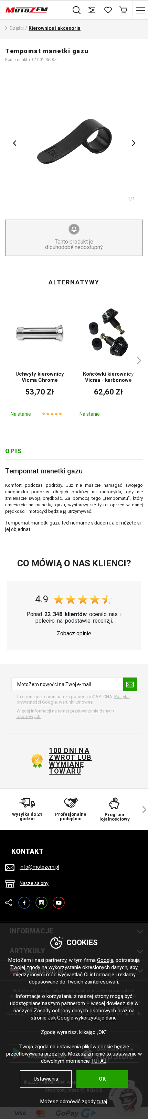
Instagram (41, 900)
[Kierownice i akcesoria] (74, 140)
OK (102, 1079)
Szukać (76, 10)
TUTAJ (98, 1061)
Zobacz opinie (74, 633)
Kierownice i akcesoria (55, 28)
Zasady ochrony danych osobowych (75, 1011)
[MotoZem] (26, 10)
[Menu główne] (140, 10)
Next (133, 143)
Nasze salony (34, 883)
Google (105, 960)
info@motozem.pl (39, 867)
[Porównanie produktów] (92, 10)
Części (17, 28)
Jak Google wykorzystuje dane (82, 1018)
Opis (13, 451)
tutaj (102, 1101)
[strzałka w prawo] (136, 360)
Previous (14, 143)
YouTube (59, 900)
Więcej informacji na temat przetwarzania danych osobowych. (65, 713)
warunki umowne (76, 702)
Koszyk (123, 10)
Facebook (24, 900)
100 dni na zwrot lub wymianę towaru (70, 761)
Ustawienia (46, 1079)
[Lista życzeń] (107, 10)
